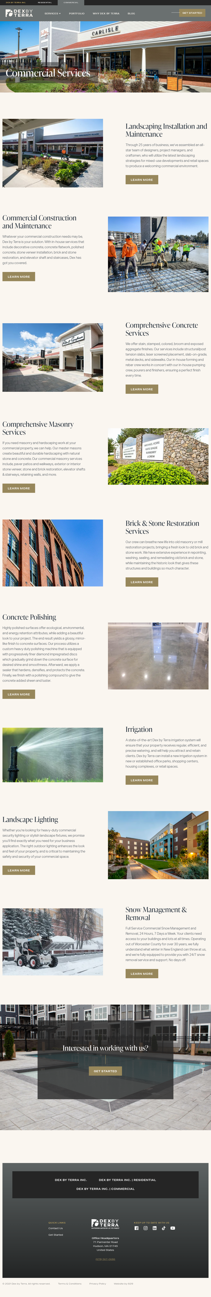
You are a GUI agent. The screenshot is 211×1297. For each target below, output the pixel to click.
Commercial (71, 2)
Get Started (55, 1234)
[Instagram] (145, 1228)
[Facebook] (136, 1228)
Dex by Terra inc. (16, 2)
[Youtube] (172, 1228)
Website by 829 (123, 1283)
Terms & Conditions (69, 1283)
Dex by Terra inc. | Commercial (105, 1189)
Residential (45, 2)
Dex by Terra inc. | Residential (127, 1180)
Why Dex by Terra (106, 13)
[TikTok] (163, 1228)
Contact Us (55, 1228)
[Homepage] (19, 13)
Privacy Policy (97, 1283)
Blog (131, 13)
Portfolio (77, 13)
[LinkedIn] (154, 1228)
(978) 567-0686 (105, 1259)
